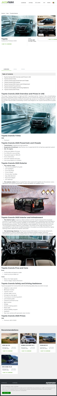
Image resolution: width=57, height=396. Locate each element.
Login (38, 2)
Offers (31, 2)
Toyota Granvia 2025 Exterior (12, 82)
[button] (4, 26)
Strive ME (4, 382)
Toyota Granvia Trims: (10, 78)
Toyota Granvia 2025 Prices (11, 89)
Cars (7, 13)
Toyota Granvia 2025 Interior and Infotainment (17, 84)
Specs (15, 69)
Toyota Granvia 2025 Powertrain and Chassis (16, 80)
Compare (23, 2)
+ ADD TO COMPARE (6, 44)
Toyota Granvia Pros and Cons (12, 86)
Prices (23, 69)
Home (3, 13)
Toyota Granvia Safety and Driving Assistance (16, 87)
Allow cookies (6, 392)
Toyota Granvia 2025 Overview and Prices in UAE (17, 77)
